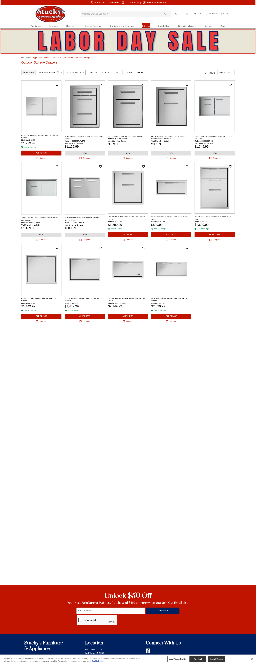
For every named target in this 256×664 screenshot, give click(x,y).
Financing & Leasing (187, 26)
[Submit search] (165, 14)
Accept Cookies (216, 659)
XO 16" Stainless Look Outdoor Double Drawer (125, 136)
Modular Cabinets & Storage (79, 58)
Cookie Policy (97, 661)
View (85, 153)
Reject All (198, 659)
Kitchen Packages (93, 26)
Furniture (53, 26)
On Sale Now (164, 26)
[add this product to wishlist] (57, 85)
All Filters (30, 72)
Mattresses (71, 26)
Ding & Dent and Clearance (122, 26)
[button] (175, 14)
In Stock (146, 26)
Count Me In (163, 611)
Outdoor (47, 58)
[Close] (252, 659)
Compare (43, 158)
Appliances (36, 26)
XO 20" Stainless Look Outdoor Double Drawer (168, 136)
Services (208, 26)
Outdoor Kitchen (59, 58)
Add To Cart (41, 153)
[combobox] (50, 72)
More (222, 26)
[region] (128, 659)
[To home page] (50, 14)
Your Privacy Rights (177, 659)
